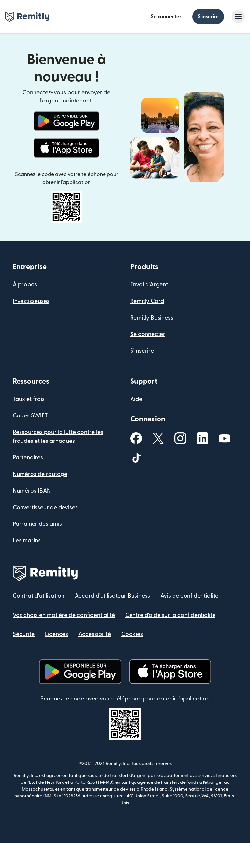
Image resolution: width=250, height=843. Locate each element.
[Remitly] (27, 17)
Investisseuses (31, 301)
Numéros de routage (40, 474)
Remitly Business (151, 317)
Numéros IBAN (32, 491)
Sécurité (24, 634)
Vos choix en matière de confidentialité (64, 615)
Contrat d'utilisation (38, 596)
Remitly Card (147, 301)
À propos (25, 284)
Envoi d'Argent (149, 284)
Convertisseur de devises (45, 507)
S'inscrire (208, 16)
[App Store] (66, 148)
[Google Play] (66, 121)
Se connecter (166, 16)
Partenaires (28, 457)
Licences (56, 634)
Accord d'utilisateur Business (112, 596)
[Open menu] (238, 16)
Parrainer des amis (37, 524)
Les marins (27, 540)
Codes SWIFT (30, 415)
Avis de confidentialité (189, 596)
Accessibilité (94, 634)
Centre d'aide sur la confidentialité (170, 615)
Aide (136, 399)
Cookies (132, 634)
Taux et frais (29, 399)
